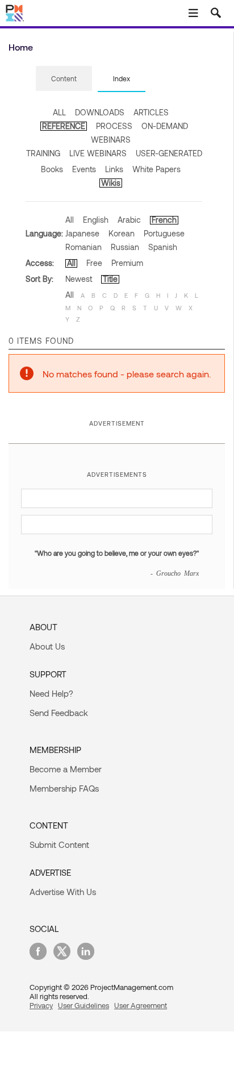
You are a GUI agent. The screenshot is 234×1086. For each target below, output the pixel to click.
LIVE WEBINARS (98, 153)
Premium (127, 263)
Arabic (129, 219)
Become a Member (66, 769)
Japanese (82, 233)
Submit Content (59, 844)
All (69, 219)
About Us (47, 646)
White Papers (156, 169)
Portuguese (164, 233)
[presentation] (63, 78)
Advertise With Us (63, 892)
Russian (125, 247)
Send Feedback (59, 713)
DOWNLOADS (99, 112)
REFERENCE (63, 126)
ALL (59, 112)
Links (114, 169)
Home (21, 46)
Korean (121, 233)
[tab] (64, 79)
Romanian (83, 247)
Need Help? (51, 693)
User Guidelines (83, 1005)
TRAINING (43, 153)
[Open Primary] (193, 13)
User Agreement (140, 1005)
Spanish (162, 247)
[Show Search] (216, 13)
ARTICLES (151, 112)
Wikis (110, 183)
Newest (78, 279)
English (95, 219)
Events (84, 169)
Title (110, 279)
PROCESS (114, 126)
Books (52, 169)
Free (94, 263)
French (164, 219)
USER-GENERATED (169, 153)
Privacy (41, 1005)
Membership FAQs (64, 788)
